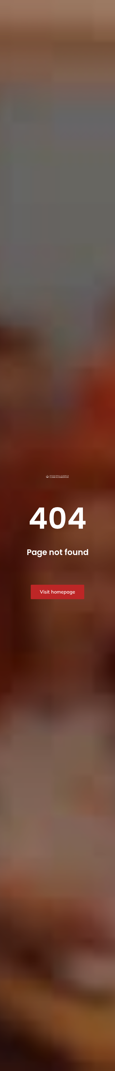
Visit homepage (57, 592)
